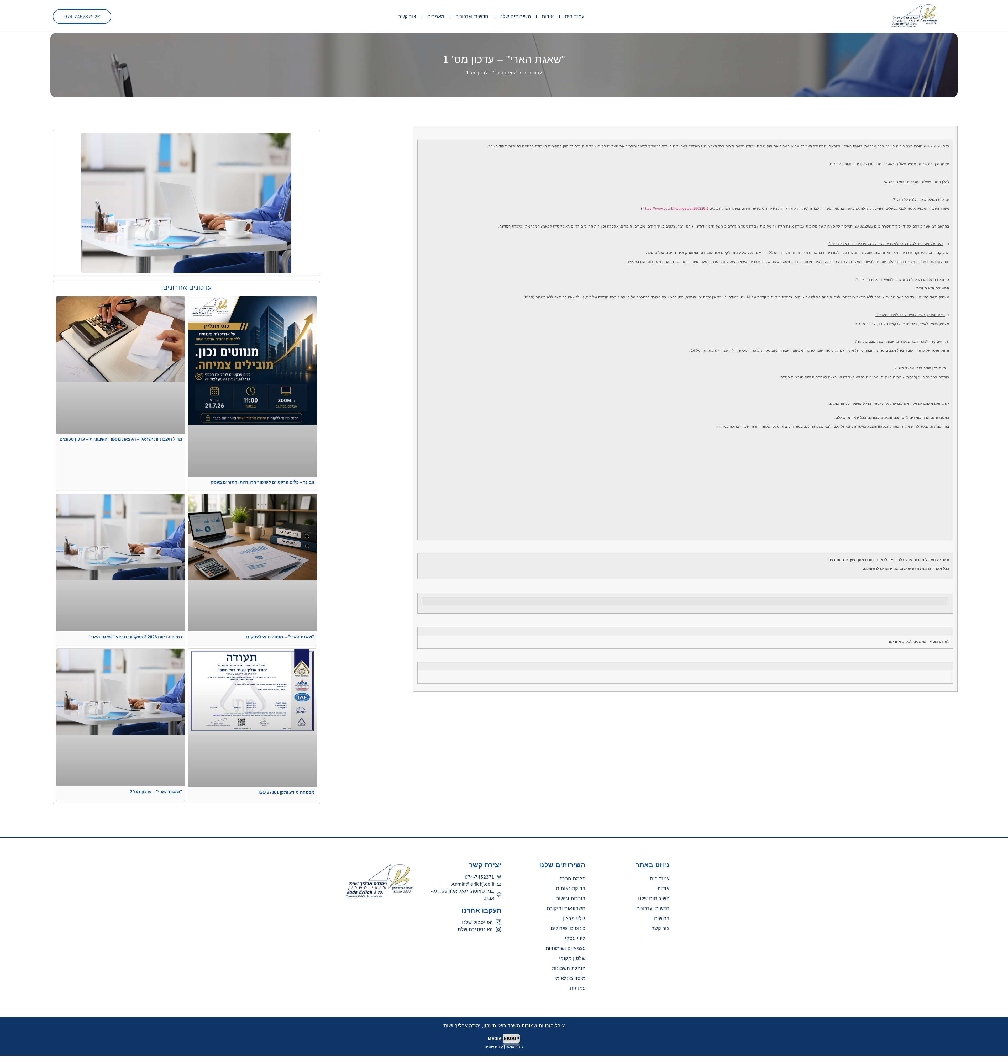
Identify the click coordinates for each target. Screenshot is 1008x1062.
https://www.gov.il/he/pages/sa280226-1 (675, 208)
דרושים (661, 918)
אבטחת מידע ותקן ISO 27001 (286, 792)
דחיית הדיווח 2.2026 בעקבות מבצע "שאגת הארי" (135, 637)
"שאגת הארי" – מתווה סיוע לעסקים (280, 637)
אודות (548, 16)
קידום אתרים (494, 1047)
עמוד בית (574, 16)
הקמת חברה (573, 878)
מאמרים (435, 16)
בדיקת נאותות (570, 888)
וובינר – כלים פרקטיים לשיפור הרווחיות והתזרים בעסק (262, 482)
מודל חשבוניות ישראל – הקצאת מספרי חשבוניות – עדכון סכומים (121, 439)
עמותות (577, 988)
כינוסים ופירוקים (568, 928)
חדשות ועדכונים (472, 16)
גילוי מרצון (574, 918)
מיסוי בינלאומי (570, 978)
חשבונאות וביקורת (566, 908)
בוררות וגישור (571, 898)
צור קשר (407, 16)
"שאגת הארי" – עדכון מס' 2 (156, 792)
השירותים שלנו (515, 16)
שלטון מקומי (572, 958)
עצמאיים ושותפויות (566, 948)
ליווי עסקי (575, 938)
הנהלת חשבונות (569, 968)
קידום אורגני (514, 1047)
